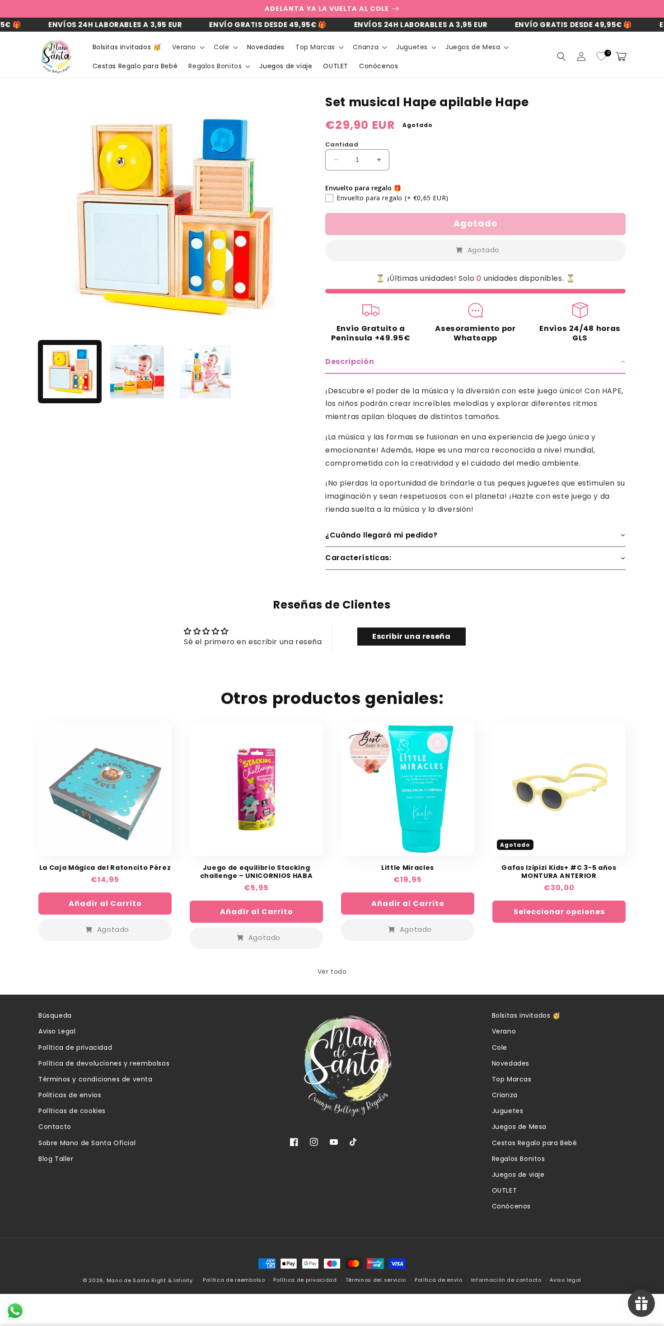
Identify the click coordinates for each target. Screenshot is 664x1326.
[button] (188, 47)
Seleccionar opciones (559, 911)
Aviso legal (565, 1280)
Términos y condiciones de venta (95, 1079)
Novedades (510, 1063)
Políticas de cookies (72, 1110)
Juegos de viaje (518, 1174)
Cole (499, 1047)
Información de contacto (506, 1280)
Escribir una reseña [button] (411, 636)
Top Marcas (512, 1079)
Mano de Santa (128, 1280)
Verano (504, 1031)
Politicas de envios (69, 1094)
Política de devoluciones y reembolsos (103, 1063)
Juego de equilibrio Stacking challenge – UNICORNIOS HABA (256, 872)
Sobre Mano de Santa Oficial (87, 1142)
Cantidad (341, 144)
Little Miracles (407, 868)
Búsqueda (55, 1015)
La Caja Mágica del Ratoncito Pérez (105, 868)
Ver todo (332, 971)
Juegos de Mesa (519, 1126)
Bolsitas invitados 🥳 (526, 1015)
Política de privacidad (75, 1047)
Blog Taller (56, 1158)
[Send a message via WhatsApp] (15, 1310)
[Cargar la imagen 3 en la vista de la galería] (204, 371)
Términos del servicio (376, 1280)
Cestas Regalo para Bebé (534, 1142)
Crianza (505, 1094)
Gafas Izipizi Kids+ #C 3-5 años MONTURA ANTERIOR (558, 872)
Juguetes (508, 1110)
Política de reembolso (234, 1280)
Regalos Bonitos (518, 1158)
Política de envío (439, 1280)
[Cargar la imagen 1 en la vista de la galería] (69, 371)
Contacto (54, 1126)
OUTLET (504, 1190)
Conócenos (511, 1206)
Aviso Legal (57, 1031)
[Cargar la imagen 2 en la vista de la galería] (137, 371)
